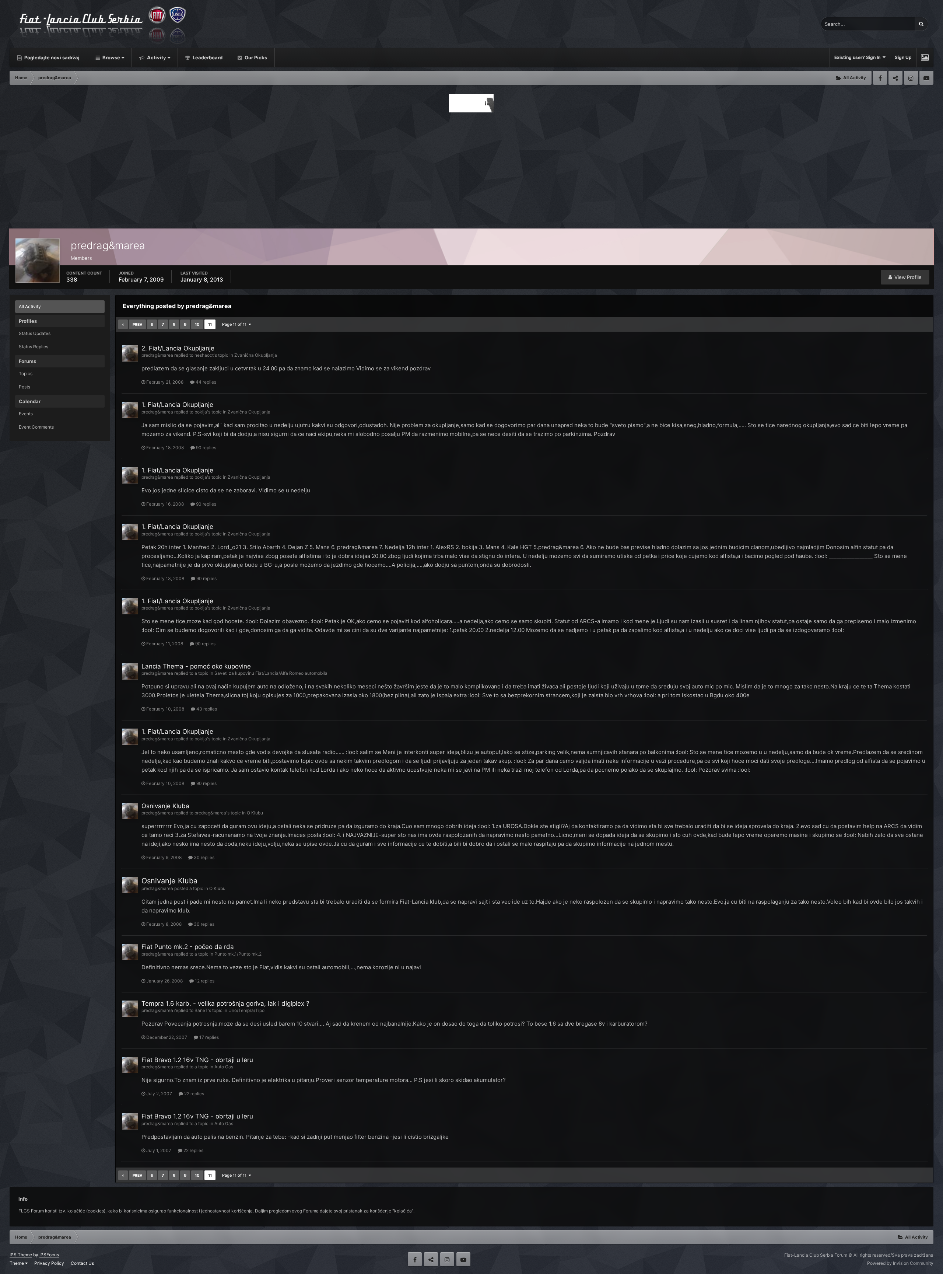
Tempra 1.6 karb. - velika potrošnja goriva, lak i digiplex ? (225, 1003)
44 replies (205, 382)
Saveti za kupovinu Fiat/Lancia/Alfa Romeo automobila (270, 673)
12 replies (204, 981)
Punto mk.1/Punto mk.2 (238, 954)
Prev (137, 324)
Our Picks (255, 57)
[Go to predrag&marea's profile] (130, 353)
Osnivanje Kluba (165, 806)
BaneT (201, 1010)
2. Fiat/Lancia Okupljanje (177, 348)
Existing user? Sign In (858, 57)
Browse (110, 57)
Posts (24, 387)
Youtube (926, 78)
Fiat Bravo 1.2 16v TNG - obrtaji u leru (197, 1060)
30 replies (203, 857)
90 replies (205, 447)
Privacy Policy (49, 1263)
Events (26, 413)
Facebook (880, 78)
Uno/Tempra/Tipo (246, 1010)
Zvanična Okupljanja (255, 355)
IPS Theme (21, 1254)
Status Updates (34, 333)
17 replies (208, 1037)
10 (197, 324)
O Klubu (255, 813)
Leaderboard (207, 57)
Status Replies (33, 346)
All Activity (30, 306)
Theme (17, 1263)
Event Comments (36, 427)
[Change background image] (924, 57)
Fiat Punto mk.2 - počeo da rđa (187, 946)
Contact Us (82, 1263)
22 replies (193, 1093)
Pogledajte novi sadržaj (51, 57)
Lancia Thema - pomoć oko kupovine (196, 666)
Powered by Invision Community (900, 1263)
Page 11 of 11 (235, 324)
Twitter (895, 78)
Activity (156, 57)
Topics (25, 373)
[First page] (123, 324)
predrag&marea (157, 355)
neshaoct (204, 355)
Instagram (911, 78)
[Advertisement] (471, 168)
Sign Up (903, 57)
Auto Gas (223, 1066)
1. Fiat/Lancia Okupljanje (177, 404)
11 (210, 324)
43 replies (206, 709)
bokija (200, 412)
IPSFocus (49, 1254)
